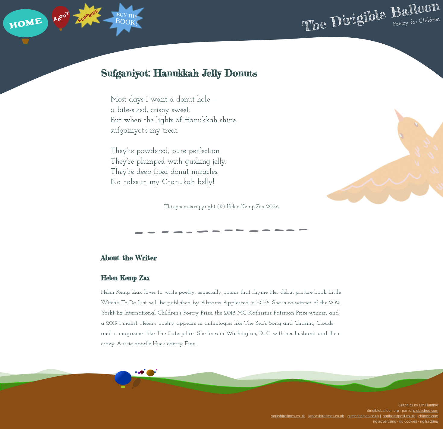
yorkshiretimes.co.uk (288, 416)
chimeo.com (428, 416)
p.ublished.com (425, 411)
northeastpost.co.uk (399, 416)
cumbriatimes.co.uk (363, 416)
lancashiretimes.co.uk (326, 416)
